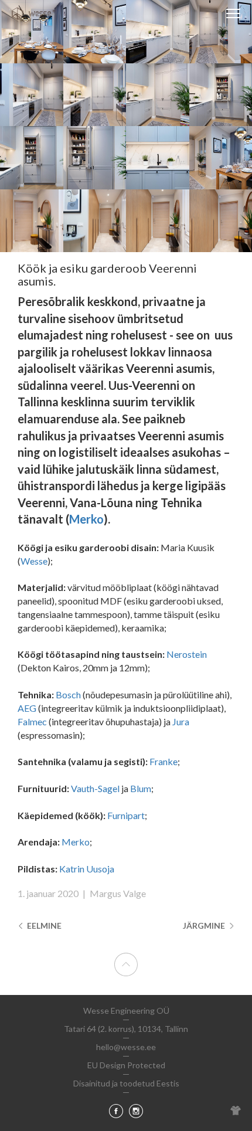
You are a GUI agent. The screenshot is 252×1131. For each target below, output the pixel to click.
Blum (140, 788)
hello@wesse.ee (126, 1047)
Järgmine (205, 925)
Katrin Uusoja (86, 868)
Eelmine (43, 925)
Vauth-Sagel (95, 788)
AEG (27, 708)
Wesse (34, 560)
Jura (180, 721)
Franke (163, 761)
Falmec (32, 721)
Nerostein (186, 654)
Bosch (68, 694)
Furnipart (126, 815)
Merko (86, 519)
